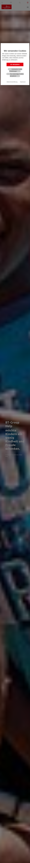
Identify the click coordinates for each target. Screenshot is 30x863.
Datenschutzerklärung (12, 81)
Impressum (23, 81)
